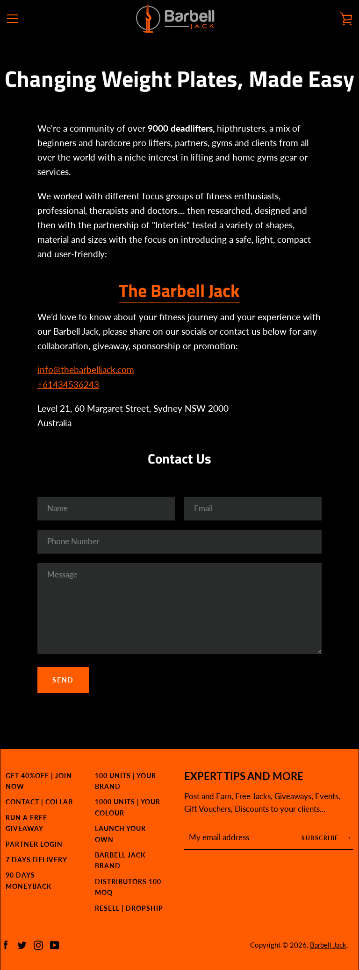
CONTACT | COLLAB (39, 802)
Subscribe (321, 838)
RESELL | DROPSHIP (129, 908)
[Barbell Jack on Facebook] (5, 944)
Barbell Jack (328, 945)
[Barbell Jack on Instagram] (38, 944)
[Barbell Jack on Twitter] (22, 944)
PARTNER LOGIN (34, 844)
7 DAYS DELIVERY (36, 860)
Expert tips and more (243, 776)
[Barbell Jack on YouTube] (54, 944)
